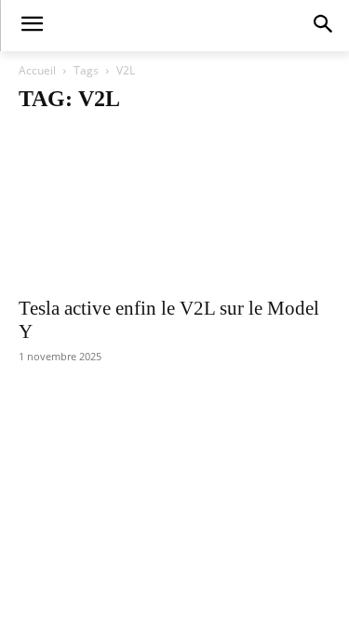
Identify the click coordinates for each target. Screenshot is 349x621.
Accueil (37, 70)
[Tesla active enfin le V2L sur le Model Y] (174, 208)
